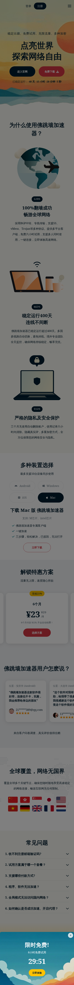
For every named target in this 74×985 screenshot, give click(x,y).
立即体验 (37, 972)
